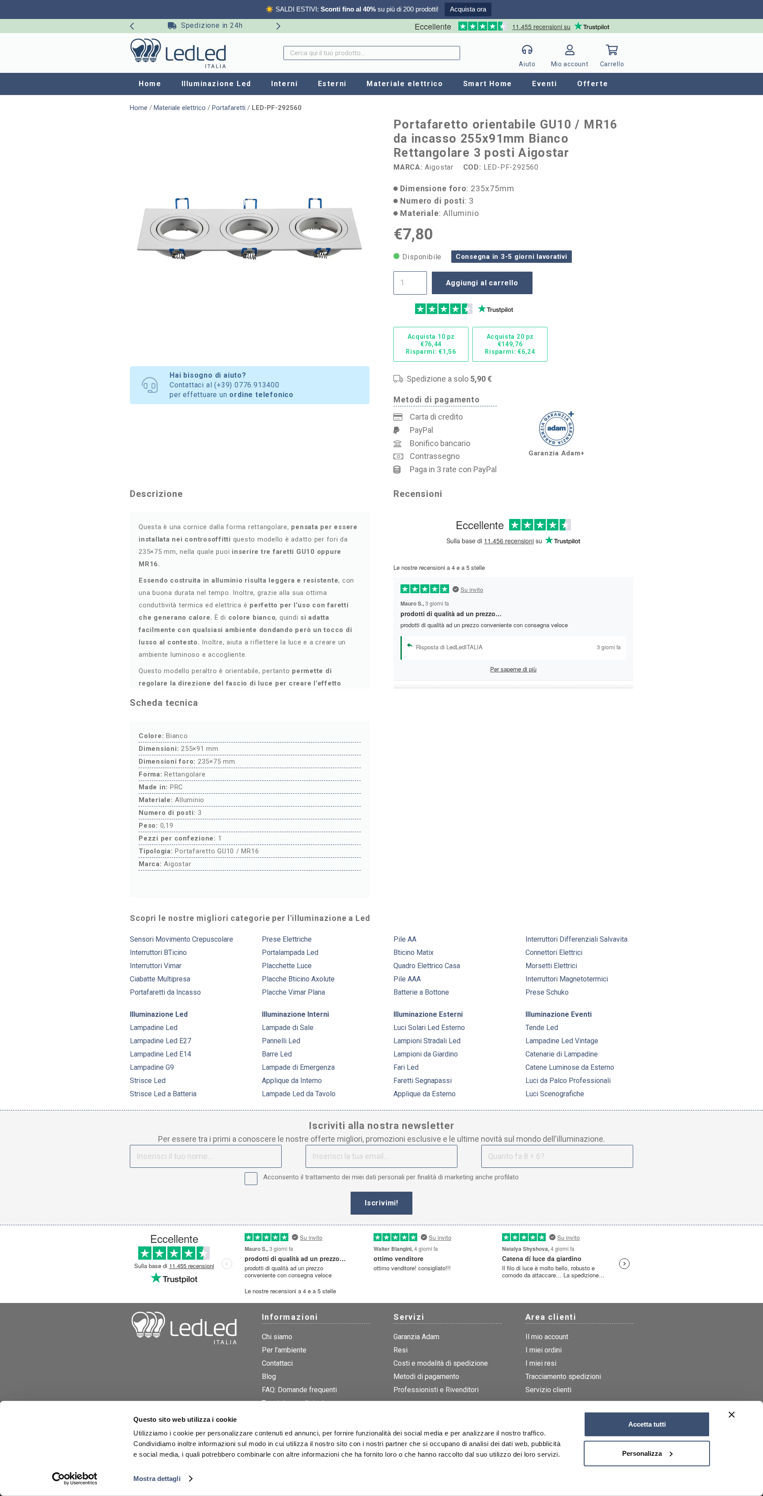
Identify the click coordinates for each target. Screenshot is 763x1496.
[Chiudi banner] (732, 1415)
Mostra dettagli (157, 1478)
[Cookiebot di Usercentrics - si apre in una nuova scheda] (74, 1478)
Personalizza (642, 1453)
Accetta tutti (647, 1424)
